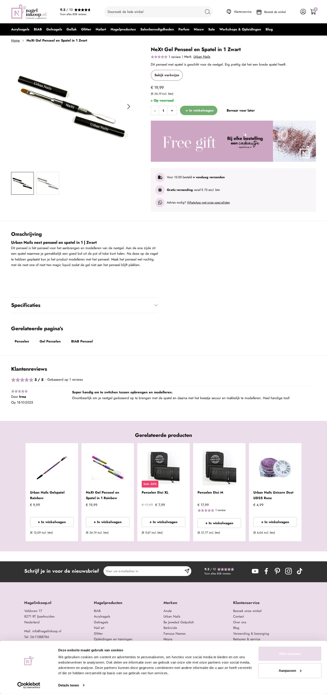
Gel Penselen (50, 341)
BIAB (97, 610)
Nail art (99, 627)
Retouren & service (246, 639)
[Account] (303, 11)
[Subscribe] (187, 571)
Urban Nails (202, 56)
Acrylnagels (102, 616)
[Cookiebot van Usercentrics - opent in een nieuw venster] (28, 685)
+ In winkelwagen (52, 522)
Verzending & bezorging (251, 633)
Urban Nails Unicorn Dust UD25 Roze (273, 495)
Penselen (22, 341)
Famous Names (175, 633)
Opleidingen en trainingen (113, 639)
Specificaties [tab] (25, 305)
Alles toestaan (290, 654)
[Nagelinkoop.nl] (29, 11)
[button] (68, 534)
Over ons (239, 622)
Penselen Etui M (210, 492)
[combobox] (158, 11)
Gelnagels (101, 622)
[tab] (57, 603)
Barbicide (170, 627)
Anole (168, 610)
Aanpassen (287, 670)
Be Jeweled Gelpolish (179, 622)
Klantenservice (243, 12)
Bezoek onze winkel (247, 610)
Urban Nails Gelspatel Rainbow (47, 495)
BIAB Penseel (82, 341)
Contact (238, 616)
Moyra (168, 639)
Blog (236, 627)
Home (15, 40)
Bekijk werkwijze (167, 75)
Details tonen (68, 685)
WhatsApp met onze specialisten (208, 202)
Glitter (98, 633)
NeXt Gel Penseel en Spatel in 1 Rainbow (102, 495)
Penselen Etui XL (155, 492)
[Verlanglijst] (293, 11)
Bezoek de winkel (275, 12)
